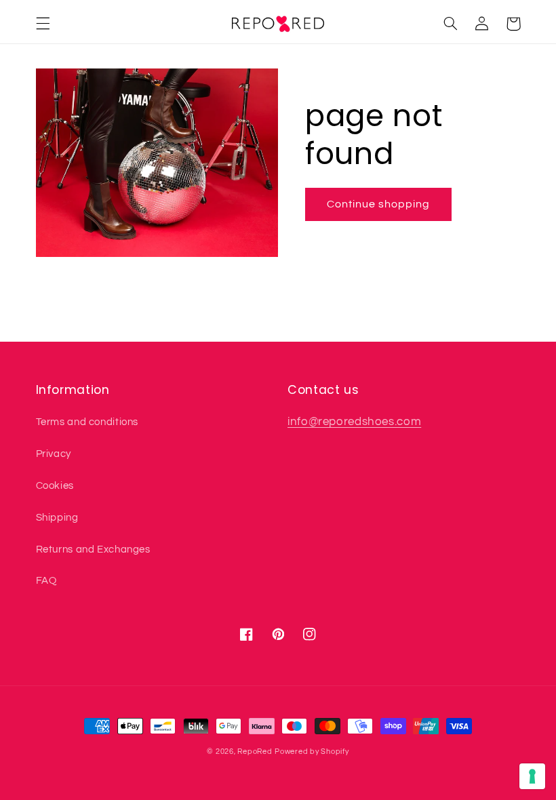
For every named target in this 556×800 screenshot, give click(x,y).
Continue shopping (379, 204)
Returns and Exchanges (93, 549)
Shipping (57, 518)
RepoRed (254, 751)
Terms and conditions (87, 422)
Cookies (55, 486)
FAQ (46, 581)
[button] (42, 23)
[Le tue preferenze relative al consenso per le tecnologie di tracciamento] (532, 776)
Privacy (53, 454)
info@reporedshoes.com (354, 422)
